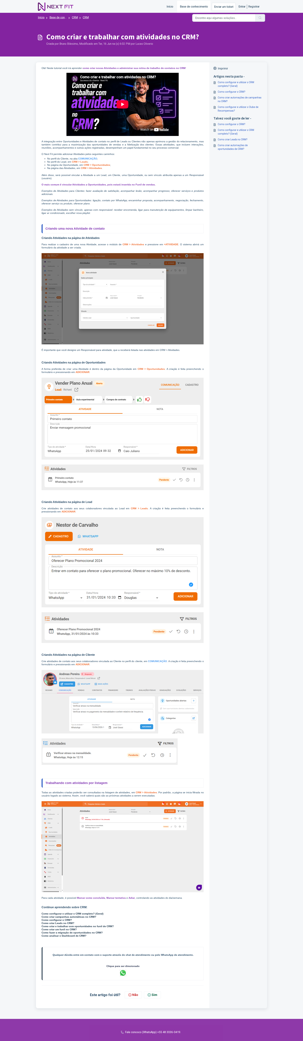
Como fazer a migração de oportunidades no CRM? (72, 932)
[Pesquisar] (260, 18)
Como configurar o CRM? (57, 920)
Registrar (254, 6)
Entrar (241, 6)
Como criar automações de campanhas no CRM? (239, 99)
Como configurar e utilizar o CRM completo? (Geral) (72, 913)
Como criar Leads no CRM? (58, 923)
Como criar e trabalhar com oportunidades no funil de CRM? (78, 926)
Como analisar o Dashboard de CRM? (64, 935)
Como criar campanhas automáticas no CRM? (69, 916)
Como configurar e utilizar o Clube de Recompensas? (238, 109)
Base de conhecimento (194, 6)
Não (135, 995)
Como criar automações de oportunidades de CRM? (233, 147)
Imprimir (223, 68)
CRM (75, 17)
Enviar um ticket (223, 6)
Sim (154, 995)
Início (170, 6)
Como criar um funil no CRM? (59, 929)
